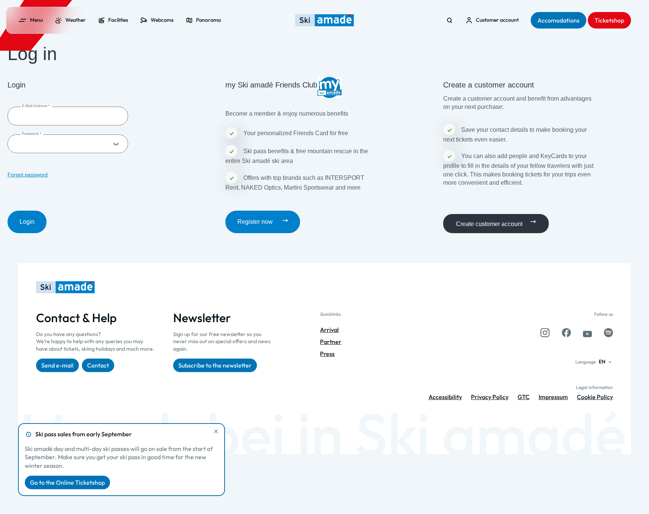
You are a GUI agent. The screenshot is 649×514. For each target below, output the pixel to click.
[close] (215, 431)
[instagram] (545, 332)
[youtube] (587, 332)
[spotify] (608, 332)
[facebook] (566, 332)
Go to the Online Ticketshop (67, 482)
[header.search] (449, 20)
